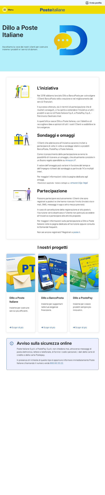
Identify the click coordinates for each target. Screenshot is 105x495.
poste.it (76, 232)
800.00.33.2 (56, 363)
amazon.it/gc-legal (79, 183)
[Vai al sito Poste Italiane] (52, 9)
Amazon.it (70, 160)
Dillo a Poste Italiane (20, 31)
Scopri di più (17, 327)
